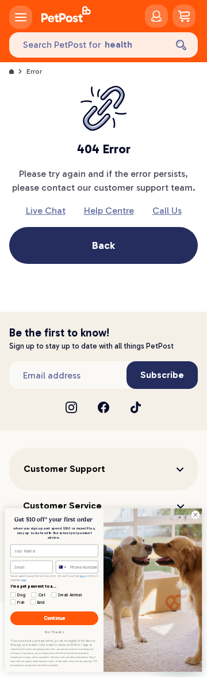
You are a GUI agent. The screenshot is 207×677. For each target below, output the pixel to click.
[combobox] (61, 567)
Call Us (167, 210)
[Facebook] (103, 407)
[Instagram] (71, 407)
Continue (54, 618)
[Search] (181, 45)
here (82, 575)
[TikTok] (136, 407)
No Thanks (54, 632)
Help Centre (109, 210)
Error (34, 71)
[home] (66, 16)
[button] (103, 469)
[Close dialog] (195, 514)
